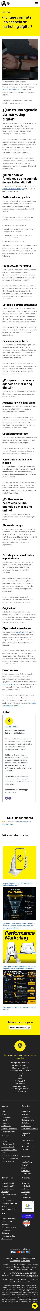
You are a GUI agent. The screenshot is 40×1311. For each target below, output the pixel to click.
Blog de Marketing (8, 1218)
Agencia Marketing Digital (25, 1258)
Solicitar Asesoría (8, 1144)
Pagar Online (26, 1197)
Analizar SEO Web (8, 1200)
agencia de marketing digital (13, 189)
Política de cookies (24, 1282)
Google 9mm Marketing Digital (20, 1070)
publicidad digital (9, 684)
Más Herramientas (8, 1209)
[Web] (9, 798)
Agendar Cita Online (9, 1150)
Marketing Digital (27, 1120)
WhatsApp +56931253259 (25, 1269)
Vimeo (20, 1078)
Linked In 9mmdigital (20, 1068)
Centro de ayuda (7, 1161)
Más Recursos (6, 1239)
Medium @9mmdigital (20, 1086)
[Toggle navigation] (36, 3)
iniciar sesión (25, 821)
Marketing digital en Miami (20, 1261)
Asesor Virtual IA (7, 1147)
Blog (8, 12)
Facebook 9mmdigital (20, 1065)
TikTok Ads (25, 1117)
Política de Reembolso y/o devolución (15, 1279)
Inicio (3, 12)
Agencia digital (9, 1258)
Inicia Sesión (26, 1186)
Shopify (24, 1168)
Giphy (20, 1076)
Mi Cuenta (25, 1183)
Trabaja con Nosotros (9, 1155)
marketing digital (21, 632)
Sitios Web (25, 1165)
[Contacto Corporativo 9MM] (35, 1306)
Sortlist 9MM (20, 1083)
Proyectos (5, 1123)
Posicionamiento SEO (29, 1129)
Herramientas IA (7, 1186)
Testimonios (6, 1126)
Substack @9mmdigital (20, 1089)
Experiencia (5, 1117)
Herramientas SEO (8, 1183)
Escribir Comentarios (9, 1129)
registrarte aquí (7, 824)
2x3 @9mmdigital (20, 1091)
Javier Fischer (11, 726)
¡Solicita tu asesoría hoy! (20, 1027)
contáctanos (24, 1267)
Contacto (5, 1141)
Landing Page (26, 1162)
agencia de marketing (10, 89)
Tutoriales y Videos (8, 1227)
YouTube (20, 1073)
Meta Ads (25, 1114)
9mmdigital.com (32, 1276)
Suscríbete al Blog (8, 1236)
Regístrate (25, 1189)
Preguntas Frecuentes (10, 1158)
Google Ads (25, 1111)
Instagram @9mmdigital (20, 1063)
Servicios (4, 1120)
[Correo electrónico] (6, 798)
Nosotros (4, 1114)
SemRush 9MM (20, 1081)
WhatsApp (5, 1152)
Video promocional (8, 1131)
